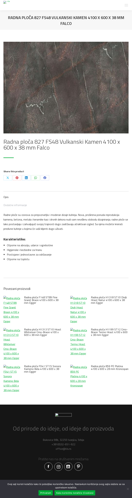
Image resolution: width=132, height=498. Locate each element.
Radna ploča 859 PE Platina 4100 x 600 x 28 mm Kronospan (109, 367)
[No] (127, 489)
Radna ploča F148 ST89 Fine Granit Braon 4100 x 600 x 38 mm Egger (41, 300)
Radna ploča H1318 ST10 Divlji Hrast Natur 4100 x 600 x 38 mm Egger (109, 300)
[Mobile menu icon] (126, 5)
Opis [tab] (6, 197)
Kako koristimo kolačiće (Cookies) (75, 492)
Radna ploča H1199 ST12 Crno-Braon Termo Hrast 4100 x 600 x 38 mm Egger (109, 332)
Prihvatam (45, 492)
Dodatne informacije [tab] (15, 205)
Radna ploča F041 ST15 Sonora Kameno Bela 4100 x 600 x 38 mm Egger (42, 369)
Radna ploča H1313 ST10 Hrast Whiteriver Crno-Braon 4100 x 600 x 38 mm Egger (42, 332)
